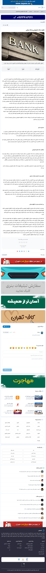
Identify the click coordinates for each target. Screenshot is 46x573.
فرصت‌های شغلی (41, 551)
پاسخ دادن (6, 332)
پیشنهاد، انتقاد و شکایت (29, 547)
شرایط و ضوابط (30, 545)
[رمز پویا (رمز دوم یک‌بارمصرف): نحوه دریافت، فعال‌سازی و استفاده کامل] (33, 412)
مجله (20, 545)
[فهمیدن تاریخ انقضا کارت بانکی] (33, 397)
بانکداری (30, 11)
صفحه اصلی (19, 543)
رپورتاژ (9, 545)
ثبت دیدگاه (7, 326)
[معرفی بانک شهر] (12, 405)
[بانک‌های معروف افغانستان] (33, 405)
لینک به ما (42, 549)
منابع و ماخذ (30, 549)
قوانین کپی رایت (41, 553)
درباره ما (42, 545)
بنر (9, 549)
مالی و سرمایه (36, 11)
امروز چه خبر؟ (19, 547)
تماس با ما (42, 543)
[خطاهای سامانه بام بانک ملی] (12, 397)
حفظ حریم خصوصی (29, 543)
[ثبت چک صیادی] (12, 412)
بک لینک (8, 547)
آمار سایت (42, 547)
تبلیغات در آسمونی (7, 543)
